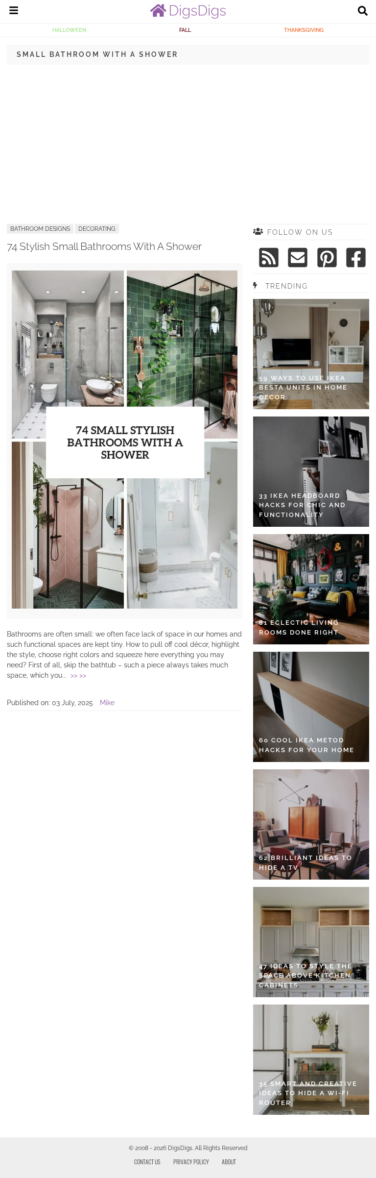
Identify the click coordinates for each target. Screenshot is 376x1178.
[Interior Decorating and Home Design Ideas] (188, 16)
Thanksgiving (304, 29)
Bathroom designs (40, 228)
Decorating (97, 228)
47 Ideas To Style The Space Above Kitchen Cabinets (305, 975)
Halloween (69, 29)
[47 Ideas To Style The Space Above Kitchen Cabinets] (311, 942)
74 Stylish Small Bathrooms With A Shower (104, 246)
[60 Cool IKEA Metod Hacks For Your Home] (311, 707)
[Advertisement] (188, 143)
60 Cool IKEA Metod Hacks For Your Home (306, 745)
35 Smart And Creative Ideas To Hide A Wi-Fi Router (308, 1093)
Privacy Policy (191, 1161)
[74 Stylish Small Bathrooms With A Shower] (124, 606)
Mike (107, 703)
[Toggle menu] (14, 11)
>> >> (78, 675)
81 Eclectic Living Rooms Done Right (299, 627)
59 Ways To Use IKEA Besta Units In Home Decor (303, 387)
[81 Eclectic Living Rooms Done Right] (311, 589)
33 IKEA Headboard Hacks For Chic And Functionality (302, 505)
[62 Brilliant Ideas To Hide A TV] (311, 824)
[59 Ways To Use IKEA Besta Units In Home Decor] (311, 354)
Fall (185, 29)
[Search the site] (363, 12)
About (229, 1161)
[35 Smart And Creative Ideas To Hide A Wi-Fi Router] (311, 1060)
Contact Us (147, 1161)
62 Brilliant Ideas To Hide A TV (305, 862)
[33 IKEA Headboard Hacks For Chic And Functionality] (311, 472)
